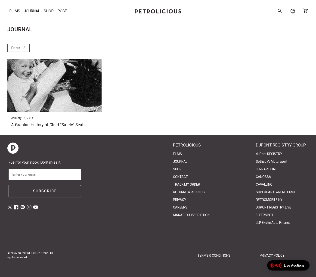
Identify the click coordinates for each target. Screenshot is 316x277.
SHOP (49, 11)
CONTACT (180, 177)
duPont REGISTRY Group (33, 253)
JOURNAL (32, 11)
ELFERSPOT (264, 215)
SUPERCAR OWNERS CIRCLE (276, 192)
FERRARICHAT (266, 169)
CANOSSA (263, 177)
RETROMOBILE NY (269, 200)
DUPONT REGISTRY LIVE (273, 207)
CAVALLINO (264, 184)
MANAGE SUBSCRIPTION (191, 215)
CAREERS (180, 207)
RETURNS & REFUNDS (189, 192)
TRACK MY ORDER (186, 184)
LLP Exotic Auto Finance (273, 222)
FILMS (14, 11)
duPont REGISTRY (269, 154)
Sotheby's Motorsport (271, 161)
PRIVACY (179, 200)
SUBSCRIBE (45, 191)
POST (62, 11)
